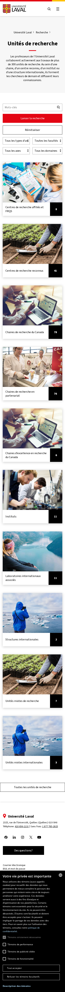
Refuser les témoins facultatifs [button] (23, 976)
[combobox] (60, 875)
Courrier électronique (14, 865)
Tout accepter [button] (14, 968)
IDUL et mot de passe (14, 868)
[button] (17, 986)
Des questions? (23, 850)
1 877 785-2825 (50, 826)
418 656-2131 (22, 826)
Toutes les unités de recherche (32, 787)
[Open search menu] (49, 9)
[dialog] (32, 931)
